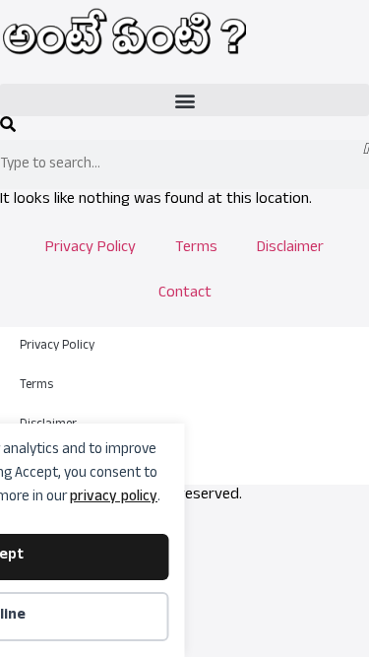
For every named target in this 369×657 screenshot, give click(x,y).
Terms (196, 249)
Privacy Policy (90, 249)
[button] (184, 100)
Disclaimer (290, 249)
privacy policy (113, 498)
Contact (185, 294)
